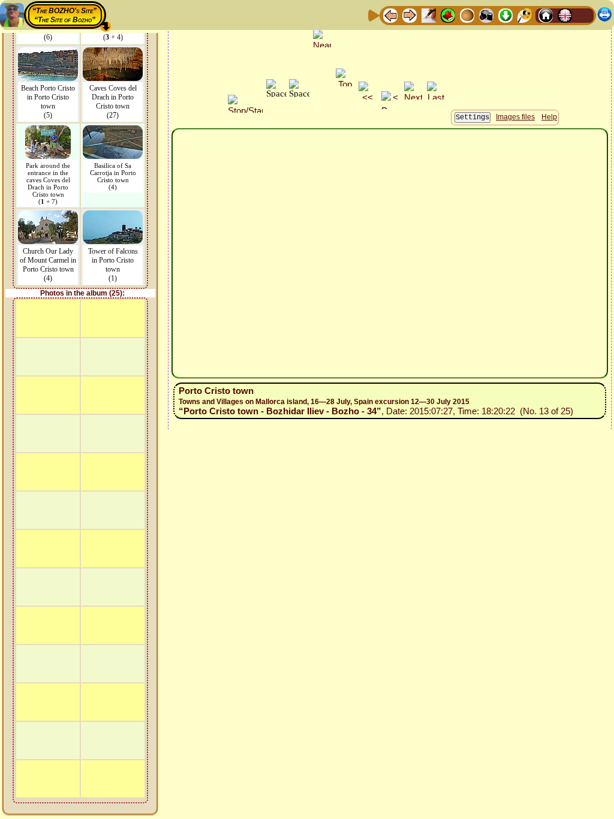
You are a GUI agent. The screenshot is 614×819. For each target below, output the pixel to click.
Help (549, 117)
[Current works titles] (467, 15)
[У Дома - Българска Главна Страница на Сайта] (584, 15)
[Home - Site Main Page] (545, 15)
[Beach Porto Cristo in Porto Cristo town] (48, 53)
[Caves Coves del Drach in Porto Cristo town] (113, 53)
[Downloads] (505, 15)
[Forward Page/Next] (409, 15)
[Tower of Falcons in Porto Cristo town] (113, 216)
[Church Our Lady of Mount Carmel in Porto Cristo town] (48, 216)
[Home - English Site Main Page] (565, 15)
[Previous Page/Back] (390, 15)
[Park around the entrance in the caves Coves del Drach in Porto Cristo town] (48, 131)
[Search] (524, 15)
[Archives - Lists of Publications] (429, 15)
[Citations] (448, 15)
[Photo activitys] (486, 15)
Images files (515, 117)
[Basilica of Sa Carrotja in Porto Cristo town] (113, 131)
